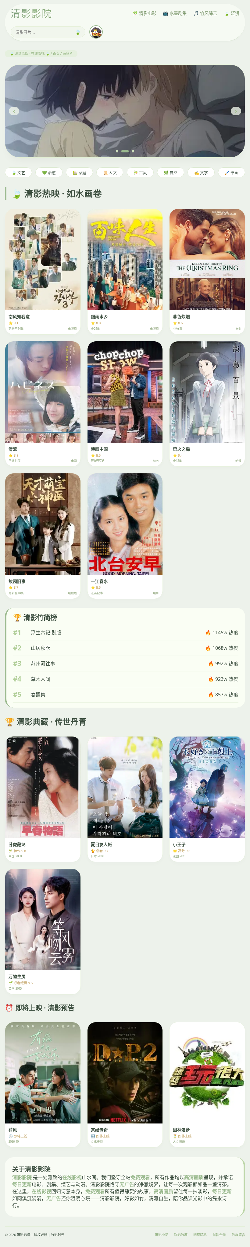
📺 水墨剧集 (175, 13)
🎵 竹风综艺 (205, 13)
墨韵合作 (219, 1234)
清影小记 (161, 1234)
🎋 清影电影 (144, 13)
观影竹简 (181, 1234)
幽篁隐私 (200, 1234)
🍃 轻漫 (231, 13)
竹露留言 (238, 1234)
